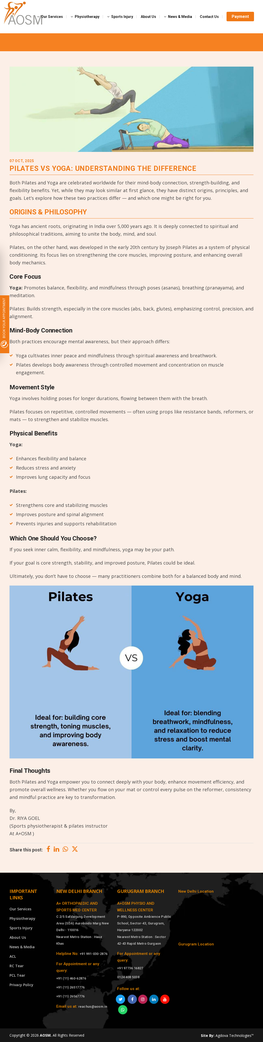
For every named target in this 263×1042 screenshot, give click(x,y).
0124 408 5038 (128, 977)
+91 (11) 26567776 (70, 996)
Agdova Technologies (234, 1035)
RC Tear (17, 965)
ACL (13, 956)
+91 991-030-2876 (94, 954)
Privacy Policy (21, 984)
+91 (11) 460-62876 (71, 978)
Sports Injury (21, 927)
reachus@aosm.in (92, 1006)
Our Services (20, 908)
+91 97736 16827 (130, 968)
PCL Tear (17, 975)
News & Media (22, 946)
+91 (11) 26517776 (70, 987)
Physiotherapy (22, 918)
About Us (18, 937)
